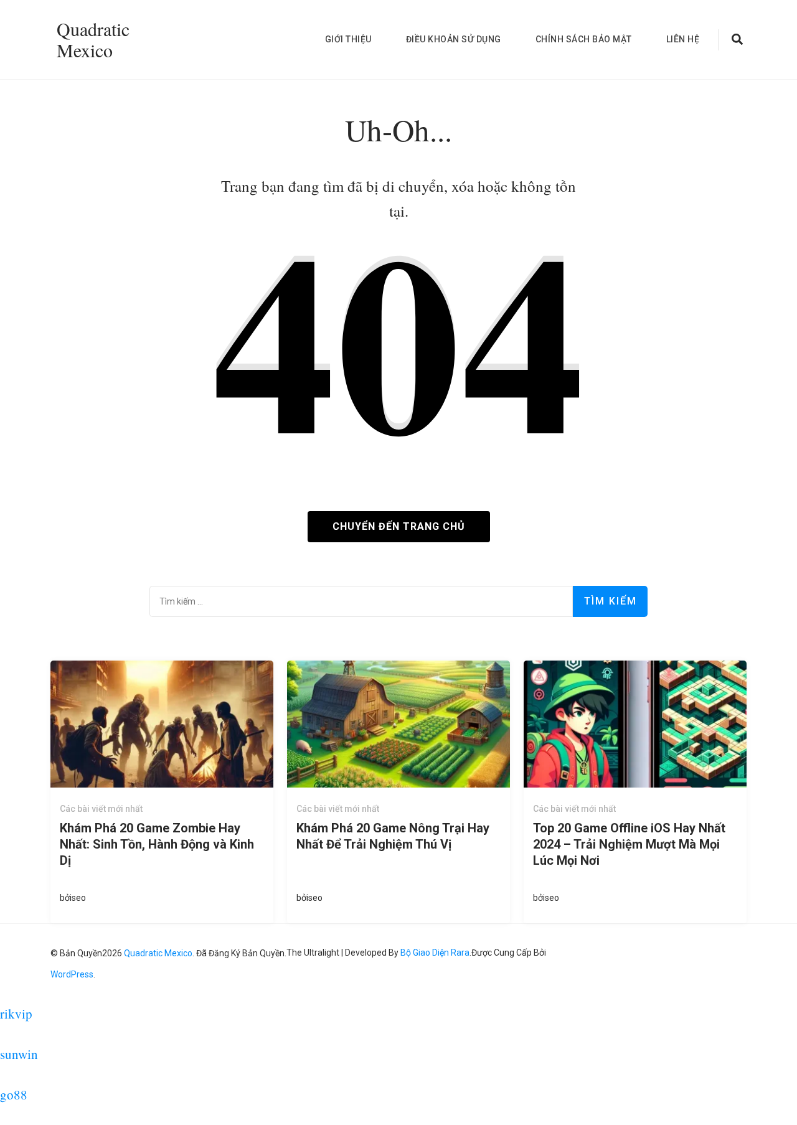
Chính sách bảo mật (583, 39)
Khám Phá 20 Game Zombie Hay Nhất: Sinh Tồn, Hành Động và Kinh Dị (157, 844)
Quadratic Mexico (93, 39)
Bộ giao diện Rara (434, 953)
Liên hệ (683, 39)
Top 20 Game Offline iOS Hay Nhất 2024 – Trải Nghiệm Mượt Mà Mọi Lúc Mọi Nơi (629, 844)
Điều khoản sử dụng (453, 39)
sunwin (19, 1054)
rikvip (16, 1013)
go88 (13, 1094)
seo (79, 898)
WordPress (71, 974)
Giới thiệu (348, 39)
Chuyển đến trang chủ (398, 526)
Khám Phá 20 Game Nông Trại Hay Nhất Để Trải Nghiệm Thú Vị (392, 836)
